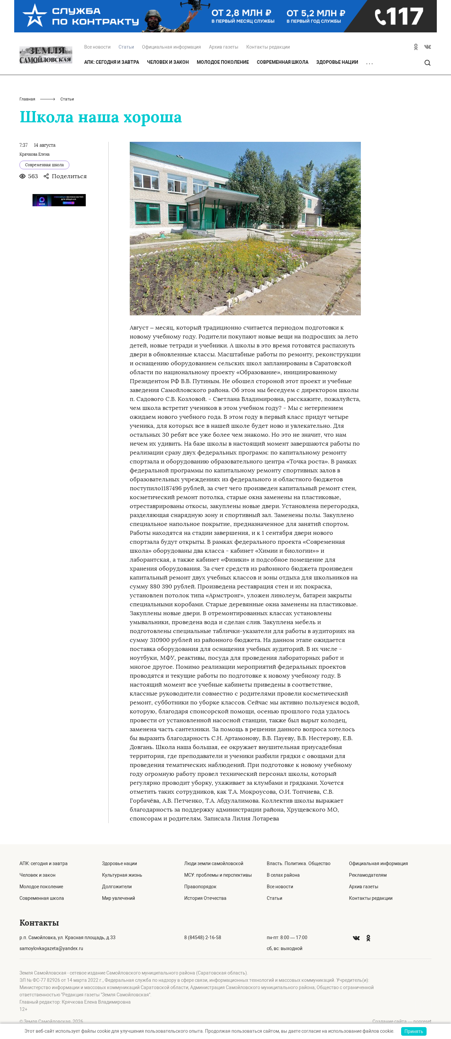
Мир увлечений (118, 898)
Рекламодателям (368, 875)
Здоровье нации (337, 62)
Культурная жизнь (122, 875)
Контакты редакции (268, 47)
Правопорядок (200, 886)
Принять (413, 1031)
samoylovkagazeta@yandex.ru (51, 948)
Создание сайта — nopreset (402, 1021)
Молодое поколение (223, 62)
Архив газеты (223, 47)
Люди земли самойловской (213, 863)
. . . (369, 62)
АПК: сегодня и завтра (111, 62)
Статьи (274, 898)
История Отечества (205, 898)
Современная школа (282, 62)
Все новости (97, 47)
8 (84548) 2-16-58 (202, 937)
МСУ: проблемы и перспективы (218, 875)
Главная (27, 99)
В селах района (283, 875)
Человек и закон (168, 62)
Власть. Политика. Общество (298, 863)
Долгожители (117, 886)
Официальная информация (171, 47)
